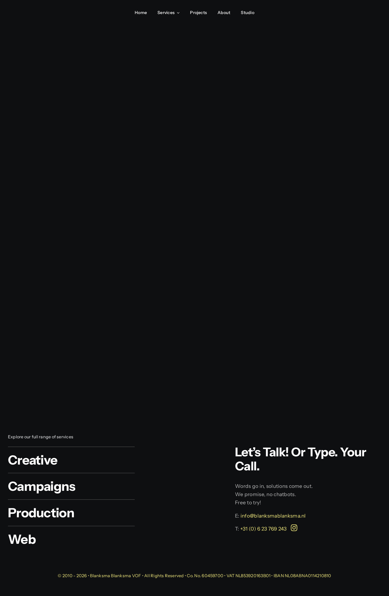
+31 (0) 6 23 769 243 (263, 529)
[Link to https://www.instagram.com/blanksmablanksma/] (294, 527)
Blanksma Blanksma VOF (115, 575)
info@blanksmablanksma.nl (272, 516)
